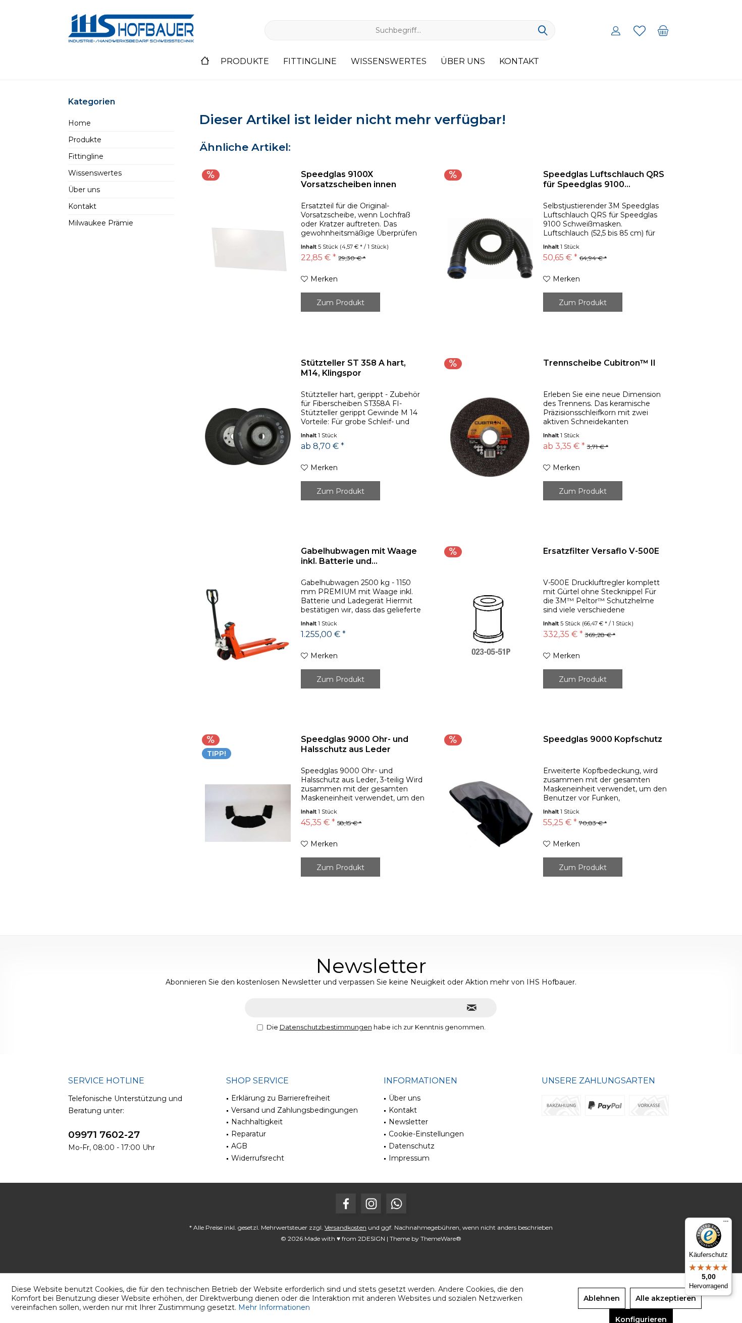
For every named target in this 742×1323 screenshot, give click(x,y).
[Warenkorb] (663, 30)
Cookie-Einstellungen (426, 1133)
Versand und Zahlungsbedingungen (294, 1110)
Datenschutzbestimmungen (326, 1027)
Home (79, 123)
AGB (239, 1146)
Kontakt (82, 206)
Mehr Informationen (274, 1307)
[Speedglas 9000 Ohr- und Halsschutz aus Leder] (248, 813)
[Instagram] (371, 1203)
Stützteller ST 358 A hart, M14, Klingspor (353, 368)
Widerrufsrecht (257, 1158)
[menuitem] (663, 30)
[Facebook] (346, 1203)
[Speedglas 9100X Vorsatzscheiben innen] (248, 248)
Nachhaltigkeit (257, 1121)
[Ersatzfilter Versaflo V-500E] (490, 625)
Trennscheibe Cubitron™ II (599, 363)
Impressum (409, 1158)
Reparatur (248, 1133)
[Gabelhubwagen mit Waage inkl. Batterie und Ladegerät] (248, 625)
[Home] (205, 62)
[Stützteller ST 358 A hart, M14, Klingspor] (248, 436)
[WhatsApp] (396, 1203)
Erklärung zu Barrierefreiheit (280, 1098)
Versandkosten (345, 1227)
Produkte (84, 139)
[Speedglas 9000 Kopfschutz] (490, 813)
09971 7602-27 (104, 1134)
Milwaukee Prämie (100, 222)
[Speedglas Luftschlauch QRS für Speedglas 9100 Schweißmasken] (490, 248)
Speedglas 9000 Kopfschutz (602, 739)
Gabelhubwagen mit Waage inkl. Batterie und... (359, 556)
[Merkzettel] (639, 30)
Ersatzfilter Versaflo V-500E (601, 551)
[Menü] (726, 1224)
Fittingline (85, 156)
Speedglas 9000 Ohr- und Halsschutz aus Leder (354, 744)
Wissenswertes (95, 173)
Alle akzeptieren (665, 1298)
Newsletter (408, 1121)
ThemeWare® (440, 1238)
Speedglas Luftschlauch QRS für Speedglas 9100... (603, 179)
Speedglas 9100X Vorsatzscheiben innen (348, 179)
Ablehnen (602, 1298)
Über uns (84, 189)
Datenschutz (412, 1146)
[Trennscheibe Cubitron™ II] (490, 436)
